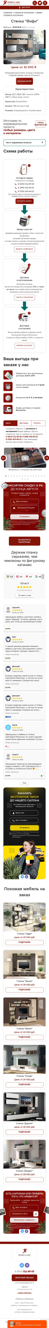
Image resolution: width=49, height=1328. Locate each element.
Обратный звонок (24, 1278)
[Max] (26, 877)
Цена (8, 423)
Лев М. (14, 725)
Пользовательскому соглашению (19, 524)
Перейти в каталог (25, 345)
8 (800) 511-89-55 (26, 184)
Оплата (37, 423)
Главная (7, 13)
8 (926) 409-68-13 (26, 191)
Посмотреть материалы (24, 541)
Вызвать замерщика (24, 249)
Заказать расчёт (25, 81)
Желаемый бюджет (26, 508)
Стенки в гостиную (24, 13)
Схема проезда (24, 1293)
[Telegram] (22, 877)
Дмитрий (16, 696)
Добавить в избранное (24, 1299)
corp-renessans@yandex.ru (24, 1283)
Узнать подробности (40, 124)
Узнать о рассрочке (24, 297)
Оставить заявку (24, 201)
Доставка (24, 423)
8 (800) (24, 1271)
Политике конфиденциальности (25, 522)
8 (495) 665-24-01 (26, 188)
